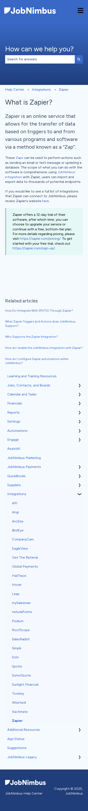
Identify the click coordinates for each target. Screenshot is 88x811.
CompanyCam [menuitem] (23, 539)
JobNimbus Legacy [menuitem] (22, 757)
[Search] (79, 59)
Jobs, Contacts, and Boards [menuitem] (28, 385)
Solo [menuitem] (15, 657)
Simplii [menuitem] (16, 648)
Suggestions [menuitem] (16, 748)
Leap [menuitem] (15, 594)
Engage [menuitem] (13, 440)
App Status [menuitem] (16, 739)
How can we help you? (39, 49)
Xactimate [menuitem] (20, 712)
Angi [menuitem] (15, 512)
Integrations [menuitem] (16, 494)
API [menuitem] (15, 503)
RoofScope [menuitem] (21, 630)
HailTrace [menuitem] (19, 576)
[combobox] (40, 59)
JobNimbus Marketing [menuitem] (24, 458)
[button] (79, 385)
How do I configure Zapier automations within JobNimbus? (37, 361)
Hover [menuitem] (17, 585)
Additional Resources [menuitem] (23, 730)
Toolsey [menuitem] (18, 693)
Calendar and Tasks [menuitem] (22, 394)
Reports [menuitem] (13, 412)
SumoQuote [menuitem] (21, 675)
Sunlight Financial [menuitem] (25, 684)
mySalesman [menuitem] (21, 603)
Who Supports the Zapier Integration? (31, 337)
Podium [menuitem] (17, 621)
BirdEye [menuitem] (17, 530)
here (45, 201)
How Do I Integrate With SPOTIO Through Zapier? (39, 310)
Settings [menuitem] (13, 421)
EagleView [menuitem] (20, 548)
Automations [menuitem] (17, 431)
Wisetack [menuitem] (19, 702)
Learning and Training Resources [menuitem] (32, 376)
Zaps (19, 158)
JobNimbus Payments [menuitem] (24, 467)
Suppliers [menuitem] (14, 485)
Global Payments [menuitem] (25, 566)
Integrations (41, 89)
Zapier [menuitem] (17, 721)
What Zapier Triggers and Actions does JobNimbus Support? (40, 324)
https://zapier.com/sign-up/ (34, 248)
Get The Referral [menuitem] (25, 557)
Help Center (14, 89)
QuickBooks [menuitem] (16, 476)
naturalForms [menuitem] (22, 612)
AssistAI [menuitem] (13, 449)
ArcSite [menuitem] (17, 521)
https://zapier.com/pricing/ (40, 239)
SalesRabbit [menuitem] (21, 639)
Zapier (63, 89)
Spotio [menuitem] (17, 666)
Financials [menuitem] (14, 403)
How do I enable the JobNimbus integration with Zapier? (44, 348)
